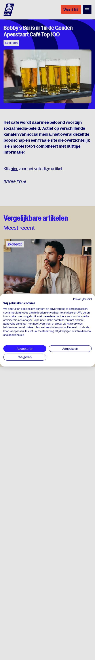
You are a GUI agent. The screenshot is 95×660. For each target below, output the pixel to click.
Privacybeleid (82, 299)
